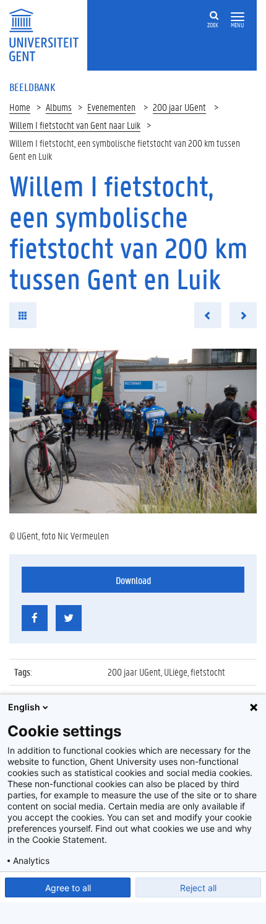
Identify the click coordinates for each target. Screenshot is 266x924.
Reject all (198, 888)
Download (133, 579)
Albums (59, 106)
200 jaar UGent (179, 106)
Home (19, 106)
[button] (238, 17)
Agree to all (68, 888)
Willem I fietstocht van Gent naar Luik (74, 124)
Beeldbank (32, 86)
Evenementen (111, 106)
